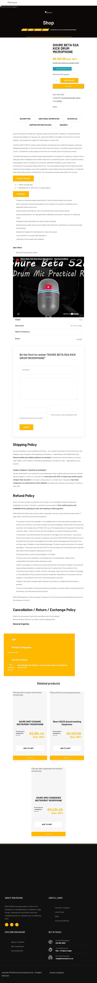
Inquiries (64, 125)
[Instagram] (11, 924)
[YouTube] (16, 924)
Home (24, 30)
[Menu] (4, 3)
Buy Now (30, 758)
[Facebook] (6, 924)
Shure (45, 30)
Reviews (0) (72, 119)
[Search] (91, 3)
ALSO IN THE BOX (23, 178)
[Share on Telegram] (70, 107)
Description (25, 119)
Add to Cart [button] (28, 748)
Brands (38, 30)
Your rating (26, 370)
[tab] (25, 119)
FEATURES (21, 194)
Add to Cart (69, 80)
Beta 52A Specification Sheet (26, 252)
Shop (30, 30)
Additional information (49, 119)
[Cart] (94, 3)
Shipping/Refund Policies (40, 125)
